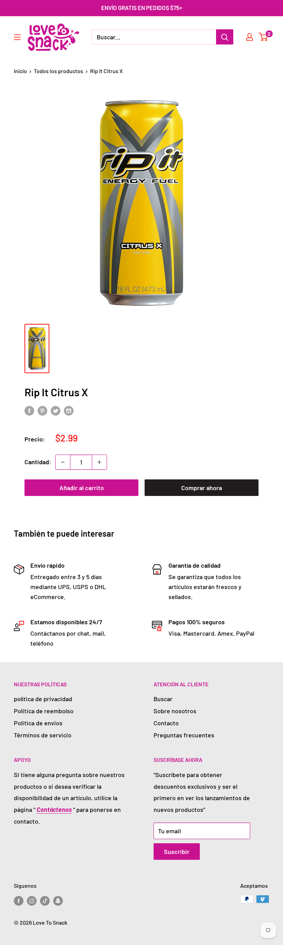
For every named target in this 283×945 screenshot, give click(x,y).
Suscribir (176, 851)
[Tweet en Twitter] (55, 410)
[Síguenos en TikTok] (45, 900)
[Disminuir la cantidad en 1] (63, 462)
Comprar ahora (201, 487)
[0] (263, 37)
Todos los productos (58, 71)
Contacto (166, 723)
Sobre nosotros (175, 711)
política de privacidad (43, 699)
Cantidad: (38, 462)
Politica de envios (38, 723)
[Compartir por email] (69, 410)
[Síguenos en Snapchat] (58, 900)
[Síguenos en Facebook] (18, 900)
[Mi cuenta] (249, 37)
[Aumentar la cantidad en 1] (99, 462)
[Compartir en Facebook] (29, 410)
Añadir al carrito (81, 487)
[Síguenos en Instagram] (32, 900)
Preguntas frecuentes (184, 735)
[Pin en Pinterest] (42, 410)
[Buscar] (224, 36)
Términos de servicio (42, 735)
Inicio (20, 71)
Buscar (163, 699)
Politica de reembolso (44, 711)
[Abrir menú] (17, 37)
